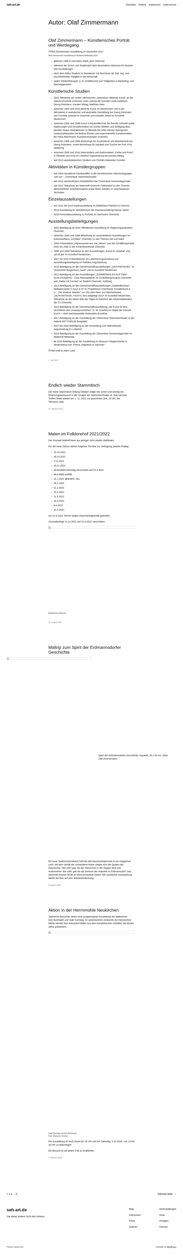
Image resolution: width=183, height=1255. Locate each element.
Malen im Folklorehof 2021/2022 (79, 433)
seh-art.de (13, 4)
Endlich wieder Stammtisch (74, 385)
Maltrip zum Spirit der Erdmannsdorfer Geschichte (84, 650)
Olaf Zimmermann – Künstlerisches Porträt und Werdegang (89, 42)
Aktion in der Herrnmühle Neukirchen (83, 910)
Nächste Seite (167, 1193)
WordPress (171, 1247)
